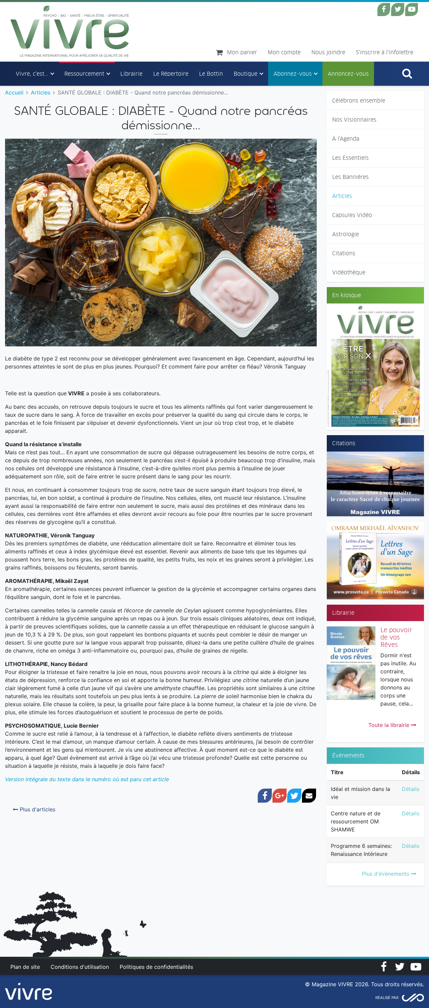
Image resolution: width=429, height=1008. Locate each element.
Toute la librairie (389, 725)
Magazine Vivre (69, 31)
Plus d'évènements (386, 873)
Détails (410, 789)
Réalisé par (387, 997)
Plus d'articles (36, 809)
